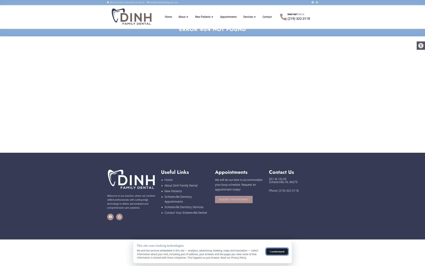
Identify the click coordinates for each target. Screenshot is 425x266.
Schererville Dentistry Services (184, 207)
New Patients (203, 16)
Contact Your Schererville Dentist (186, 212)
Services (248, 16)
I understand (277, 251)
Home (168, 16)
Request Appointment (234, 199)
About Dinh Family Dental (181, 185)
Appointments (228, 16)
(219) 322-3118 (299, 19)
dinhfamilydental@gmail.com (164, 2)
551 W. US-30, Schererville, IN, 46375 (127, 2)
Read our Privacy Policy (233, 257)
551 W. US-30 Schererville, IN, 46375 (283, 181)
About (181, 16)
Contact (267, 16)
